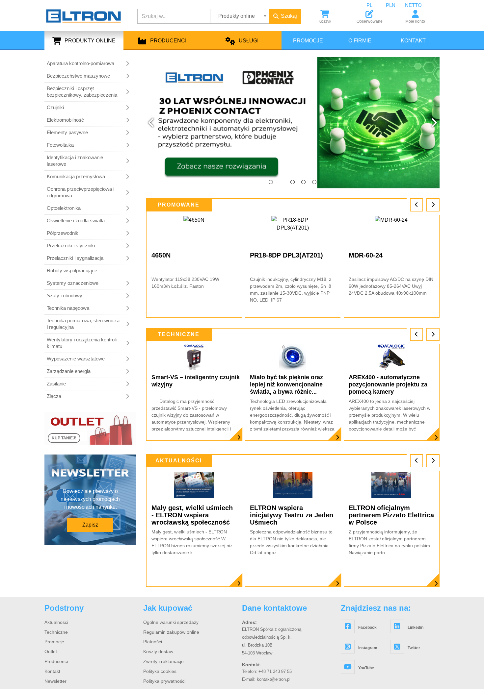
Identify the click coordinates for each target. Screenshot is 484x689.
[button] (151, 122)
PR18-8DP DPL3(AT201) (188, 255)
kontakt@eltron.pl (273, 679)
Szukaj (289, 16)
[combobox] (374, 5)
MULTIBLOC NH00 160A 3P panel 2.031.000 (390, 258)
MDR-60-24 (267, 255)
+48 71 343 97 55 (275, 671)
